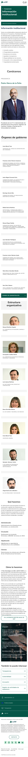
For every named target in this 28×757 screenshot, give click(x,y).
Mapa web (12, 750)
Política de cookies (5, 750)
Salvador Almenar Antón (9, 462)
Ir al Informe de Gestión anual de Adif (14, 618)
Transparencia (7, 9)
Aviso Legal (20, 749)
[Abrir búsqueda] (24, 2)
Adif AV (6, 713)
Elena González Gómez (9, 409)
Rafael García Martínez (9, 207)
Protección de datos (5, 749)
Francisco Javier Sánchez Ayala (11, 255)
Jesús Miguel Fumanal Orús (10, 177)
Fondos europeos (8, 703)
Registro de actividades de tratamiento (10, 688)
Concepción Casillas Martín (10, 354)
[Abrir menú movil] (26, 2)
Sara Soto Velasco (7, 285)
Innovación (5, 682)
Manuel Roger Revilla (8, 223)
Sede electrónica (9, 697)
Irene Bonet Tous (7, 146)
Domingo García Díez (8, 193)
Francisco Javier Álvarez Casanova (12, 161)
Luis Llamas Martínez (8, 382)
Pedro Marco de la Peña (11, 83)
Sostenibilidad (6, 676)
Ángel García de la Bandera (10, 490)
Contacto (14, 737)
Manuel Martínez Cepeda (9, 327)
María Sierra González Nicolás (10, 271)
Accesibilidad (14, 749)
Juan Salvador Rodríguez (9, 239)
